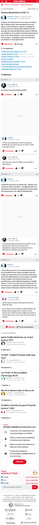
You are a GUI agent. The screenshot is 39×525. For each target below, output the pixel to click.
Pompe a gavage (7, 59)
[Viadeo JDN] (29, 518)
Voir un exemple (32, 477)
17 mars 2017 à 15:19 (13, 86)
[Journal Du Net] (10, 514)
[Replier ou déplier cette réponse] (37, 79)
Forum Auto (15, 5)
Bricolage (5, 483)
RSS (23, 497)
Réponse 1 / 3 (5, 80)
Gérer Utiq (33, 499)
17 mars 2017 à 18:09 (13, 181)
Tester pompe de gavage (10, 64)
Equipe (17, 495)
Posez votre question (26, 327)
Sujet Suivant (32, 9)
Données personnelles (9, 499)
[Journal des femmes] (10, 510)
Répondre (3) (8, 44)
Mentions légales (8, 501)
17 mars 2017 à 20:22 (13, 241)
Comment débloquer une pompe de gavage (16, 67)
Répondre (11, 327)
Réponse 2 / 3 (5, 174)
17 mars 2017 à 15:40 (13, 139)
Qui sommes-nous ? (8, 495)
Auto (4, 480)
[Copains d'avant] (10, 518)
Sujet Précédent (8, 9)
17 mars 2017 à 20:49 (24, 18)
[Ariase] (10, 523)
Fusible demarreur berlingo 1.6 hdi (13, 62)
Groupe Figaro (17, 501)
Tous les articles (16, 497)
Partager (20, 44)
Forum (7, 5)
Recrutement (29, 497)
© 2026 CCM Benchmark (29, 501)
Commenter (8, 94)
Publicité (33, 495)
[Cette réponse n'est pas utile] (21, 95)
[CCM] (29, 510)
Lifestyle (5, 477)
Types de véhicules (27, 5)
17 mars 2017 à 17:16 (13, 159)
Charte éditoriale (25, 495)
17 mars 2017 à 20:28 (13, 266)
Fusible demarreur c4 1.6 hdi (11, 69)
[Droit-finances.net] (29, 514)
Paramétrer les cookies (23, 499)
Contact (8, 497)
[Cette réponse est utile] (15, 95)
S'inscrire (19, 462)
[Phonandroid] (29, 522)
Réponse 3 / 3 (5, 260)
